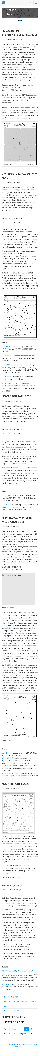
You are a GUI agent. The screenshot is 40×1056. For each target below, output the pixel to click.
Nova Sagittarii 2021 (10, 997)
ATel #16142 (6, 377)
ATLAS (6, 668)
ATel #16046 (6, 766)
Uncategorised (13, 1022)
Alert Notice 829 (7, 346)
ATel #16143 (6, 383)
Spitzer (9, 628)
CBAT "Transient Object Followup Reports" (17, 971)
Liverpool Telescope (30, 618)
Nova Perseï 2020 (9, 1006)
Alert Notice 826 (7, 753)
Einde (32, 1034)
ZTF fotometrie (20, 464)
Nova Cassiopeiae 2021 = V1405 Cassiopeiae (19, 1001)
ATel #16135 (6, 356)
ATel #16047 (6, 773)
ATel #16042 (6, 758)
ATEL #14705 (6, 984)
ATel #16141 (6, 365)
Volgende (22, 1034)
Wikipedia (10, 608)
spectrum (5, 444)
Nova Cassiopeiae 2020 (11, 1011)
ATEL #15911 (6, 505)
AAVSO (8, 741)
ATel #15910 (6, 495)
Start (5, 1029)
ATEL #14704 (6, 975)
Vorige (14, 1029)
